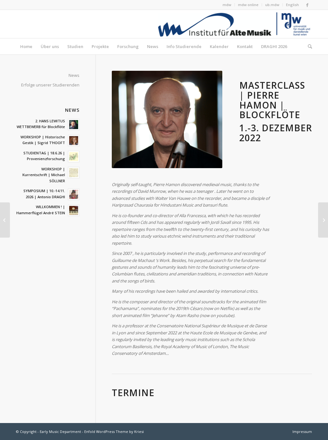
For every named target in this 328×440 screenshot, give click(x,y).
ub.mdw (272, 4)
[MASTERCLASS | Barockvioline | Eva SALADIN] (323, 220)
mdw (227, 4)
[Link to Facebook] (307, 5)
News (74, 75)
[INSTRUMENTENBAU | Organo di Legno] (5, 220)
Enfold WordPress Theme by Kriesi (114, 431)
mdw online (248, 4)
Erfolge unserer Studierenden (50, 85)
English (292, 4)
